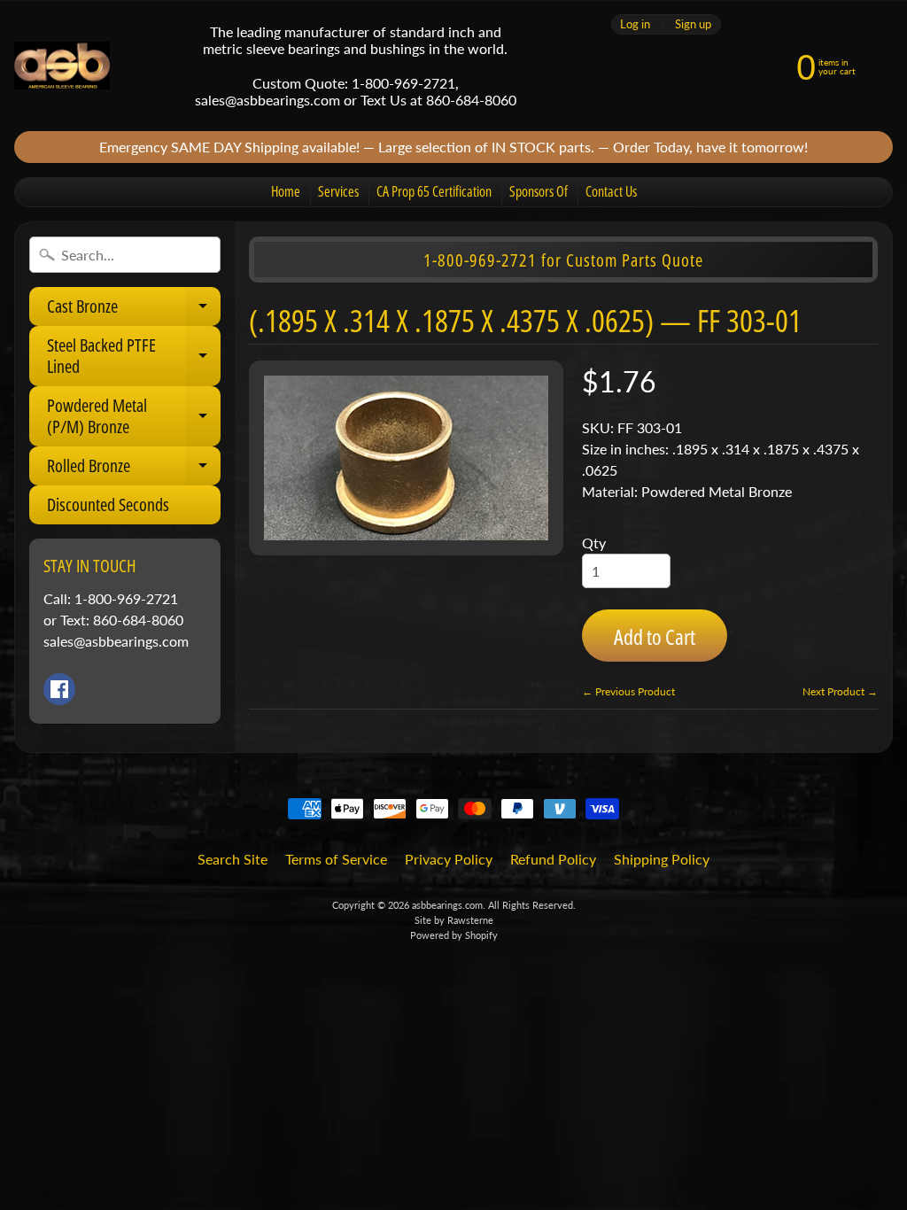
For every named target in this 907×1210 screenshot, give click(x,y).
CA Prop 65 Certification (434, 191)
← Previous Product (628, 691)
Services (338, 191)
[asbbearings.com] (62, 66)
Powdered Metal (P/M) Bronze (134, 417)
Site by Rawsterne (454, 920)
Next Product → (840, 691)
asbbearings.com (447, 905)
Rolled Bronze (134, 469)
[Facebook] (59, 689)
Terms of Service (336, 858)
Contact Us (611, 191)
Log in (635, 24)
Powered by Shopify (454, 935)
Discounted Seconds (108, 504)
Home (285, 191)
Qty (594, 542)
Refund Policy (553, 858)
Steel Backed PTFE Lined (134, 357)
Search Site (232, 858)
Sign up (693, 24)
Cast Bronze (134, 310)
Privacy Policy (448, 858)
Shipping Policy (661, 858)
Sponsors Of (538, 191)
